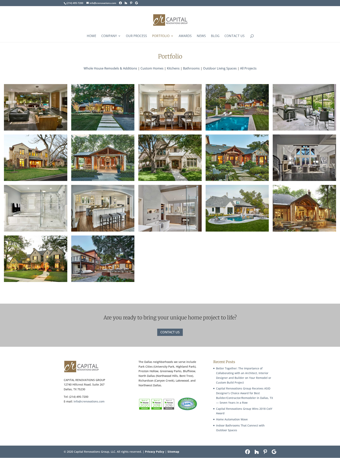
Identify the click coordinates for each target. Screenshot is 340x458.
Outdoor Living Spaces (220, 68)
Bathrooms (191, 68)
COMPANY (109, 36)
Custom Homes (152, 68)
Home (91, 36)
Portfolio (161, 36)
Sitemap (173, 451)
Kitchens (173, 68)
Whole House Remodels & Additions (110, 68)
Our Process (136, 36)
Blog (215, 36)
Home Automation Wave (232, 419)
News (201, 36)
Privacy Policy (154, 451)
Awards (185, 36)
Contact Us (235, 36)
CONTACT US (170, 332)
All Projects (248, 68)
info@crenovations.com (89, 401)
